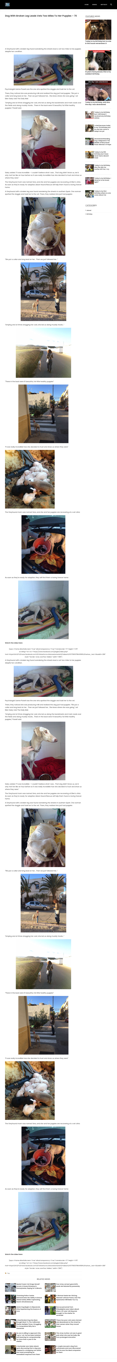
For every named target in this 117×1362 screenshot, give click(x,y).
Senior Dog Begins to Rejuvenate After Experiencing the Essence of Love (28, 1309)
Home (86, 4)
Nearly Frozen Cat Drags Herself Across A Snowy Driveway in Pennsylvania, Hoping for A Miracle (29, 1286)
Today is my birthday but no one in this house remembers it (98, 42)
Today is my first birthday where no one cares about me (102, 193)
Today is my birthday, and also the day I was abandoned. (97, 103)
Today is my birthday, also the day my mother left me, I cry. (102, 167)
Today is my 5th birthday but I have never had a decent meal (101, 155)
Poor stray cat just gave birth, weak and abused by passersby (68, 1285)
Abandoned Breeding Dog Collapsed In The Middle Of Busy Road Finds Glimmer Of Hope (102, 141)
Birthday (104, 4)
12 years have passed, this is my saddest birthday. (98, 73)
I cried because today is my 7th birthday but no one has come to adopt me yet (102, 128)
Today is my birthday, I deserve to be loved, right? (102, 180)
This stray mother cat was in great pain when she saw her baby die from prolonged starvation (69, 1335)
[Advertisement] (43, 32)
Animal (94, 4)
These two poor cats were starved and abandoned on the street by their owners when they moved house (68, 1323)
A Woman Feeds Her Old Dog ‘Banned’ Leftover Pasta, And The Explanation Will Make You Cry (68, 1298)
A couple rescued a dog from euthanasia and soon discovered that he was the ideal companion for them (68, 1349)
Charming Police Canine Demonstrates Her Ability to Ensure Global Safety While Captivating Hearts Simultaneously (29, 1299)
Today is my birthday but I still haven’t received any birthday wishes (102, 115)
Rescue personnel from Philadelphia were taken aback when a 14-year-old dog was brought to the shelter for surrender (67, 1311)
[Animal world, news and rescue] (7, 4)
